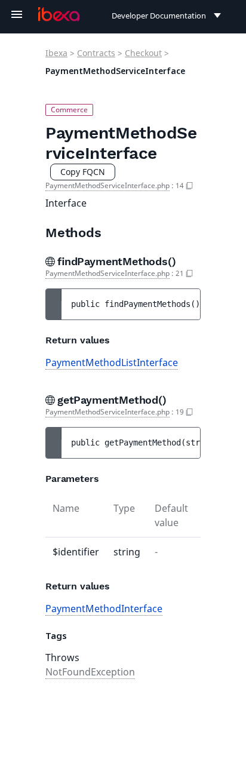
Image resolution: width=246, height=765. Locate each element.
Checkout (143, 53)
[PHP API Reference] (58, 14)
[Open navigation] (17, 14)
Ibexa (56, 53)
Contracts (96, 53)
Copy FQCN (82, 171)
